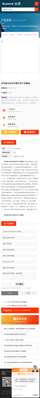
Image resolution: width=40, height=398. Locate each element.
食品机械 (19, 34)
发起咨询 (35, 395)
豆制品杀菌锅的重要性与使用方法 (15, 334)
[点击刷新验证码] (19, 284)
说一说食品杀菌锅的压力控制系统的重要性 (18, 362)
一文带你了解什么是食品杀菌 (13, 340)
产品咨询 (12, 132)
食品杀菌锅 (27, 34)
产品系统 (12, 34)
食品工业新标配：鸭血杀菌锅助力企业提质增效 (19, 328)
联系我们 (31, 132)
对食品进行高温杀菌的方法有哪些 (15, 351)
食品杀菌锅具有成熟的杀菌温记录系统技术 (18, 345)
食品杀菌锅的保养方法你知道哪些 (15, 357)
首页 (5, 34)
